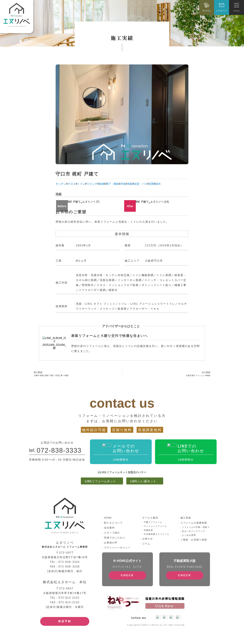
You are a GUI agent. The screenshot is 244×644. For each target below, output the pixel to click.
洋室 (123, 183)
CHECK (127, 575)
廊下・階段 (112, 183)
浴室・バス (140, 183)
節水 (158, 183)
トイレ (81, 183)
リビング (92, 183)
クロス (72, 183)
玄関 (151, 183)
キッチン (61, 183)
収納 (101, 183)
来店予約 (64, 621)
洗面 (129, 183)
